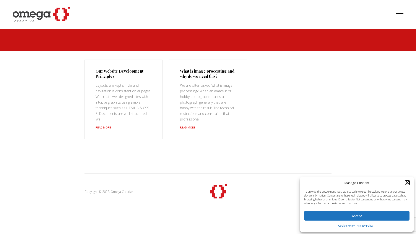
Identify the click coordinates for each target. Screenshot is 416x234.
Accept (357, 216)
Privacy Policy (365, 226)
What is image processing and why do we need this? (207, 73)
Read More (103, 127)
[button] (407, 182)
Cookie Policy (346, 226)
